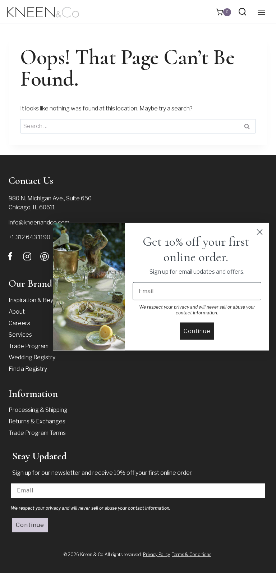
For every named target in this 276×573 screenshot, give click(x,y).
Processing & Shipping (38, 409)
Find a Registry (28, 368)
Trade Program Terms (37, 432)
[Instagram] (27, 256)
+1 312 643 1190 (29, 237)
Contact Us (31, 180)
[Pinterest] (44, 256)
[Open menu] (261, 12)
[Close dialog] (259, 232)
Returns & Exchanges (37, 421)
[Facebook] (10, 256)
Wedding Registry (32, 357)
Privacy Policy (156, 554)
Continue (30, 525)
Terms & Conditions (191, 554)
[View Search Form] (242, 12)
